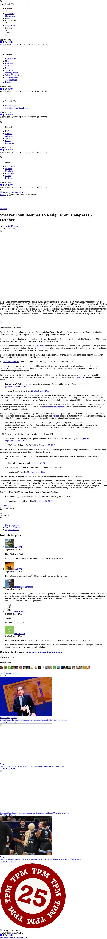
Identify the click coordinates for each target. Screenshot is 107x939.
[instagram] (9, 42)
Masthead (9, 171)
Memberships (10, 105)
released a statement (11, 361)
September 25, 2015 (40, 391)
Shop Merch (10, 25)
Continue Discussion (9, 673)
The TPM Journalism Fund (16, 108)
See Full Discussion (13, 527)
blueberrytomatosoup (23, 587)
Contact (8, 133)
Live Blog (9, 63)
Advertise (9, 136)
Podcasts (8, 18)
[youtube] (11, 42)
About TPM (10, 166)
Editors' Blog (10, 59)
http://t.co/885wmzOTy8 (15, 441)
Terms (7, 138)
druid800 (18, 569)
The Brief (9, 70)
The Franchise (11, 80)
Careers (8, 176)
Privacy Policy (21, 938)
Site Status (9, 143)
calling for (80, 377)
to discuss (39, 346)
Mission (8, 168)
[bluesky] (1, 42)
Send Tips (4, 194)
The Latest (9, 13)
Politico (56, 416)
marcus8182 (19, 633)
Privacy (8, 140)
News (7, 61)
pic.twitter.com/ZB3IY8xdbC (17, 386)
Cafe (7, 66)
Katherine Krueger (10, 226)
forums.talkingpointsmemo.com (46, 652)
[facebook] (4, 42)
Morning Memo (11, 73)
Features (8, 82)
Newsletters (10, 16)
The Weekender (11, 77)
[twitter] (6, 935)
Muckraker (9, 68)
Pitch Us (8, 178)
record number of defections (53, 407)
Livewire (3, 208)
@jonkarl (85, 438)
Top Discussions (12, 529)
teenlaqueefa (19, 611)
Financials (9, 173)
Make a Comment (12, 525)
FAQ (7, 131)
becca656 (18, 547)
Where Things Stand (13, 75)
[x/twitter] (6, 42)
